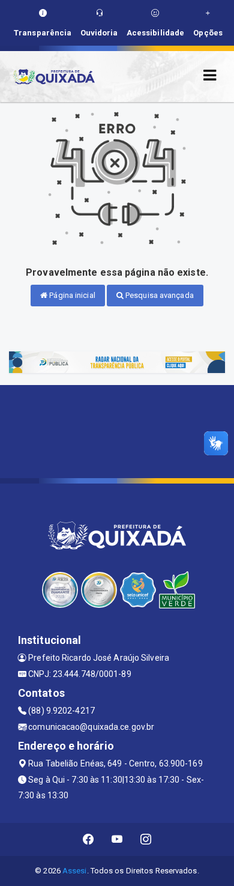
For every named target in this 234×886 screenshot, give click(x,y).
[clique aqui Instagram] (146, 839)
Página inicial (71, 295)
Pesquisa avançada (159, 295)
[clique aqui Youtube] (117, 839)
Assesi (74, 870)
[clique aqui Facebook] (88, 839)
